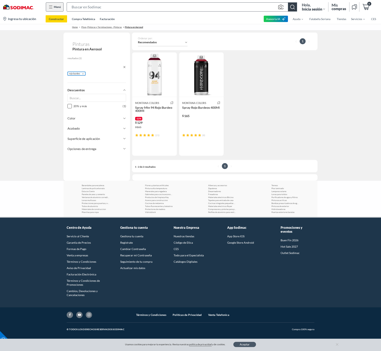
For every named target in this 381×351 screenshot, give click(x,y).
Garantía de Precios (79, 242)
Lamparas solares (278, 191)
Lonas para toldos (279, 194)
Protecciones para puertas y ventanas (96, 203)
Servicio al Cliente (78, 236)
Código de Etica (183, 242)
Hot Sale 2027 (289, 246)
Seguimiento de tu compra (136, 261)
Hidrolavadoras (278, 209)
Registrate (126, 242)
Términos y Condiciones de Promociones (83, 282)
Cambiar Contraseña (133, 249)
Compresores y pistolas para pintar (222, 209)
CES (176, 249)
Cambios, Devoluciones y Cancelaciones (82, 293)
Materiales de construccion (94, 209)
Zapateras (212, 188)
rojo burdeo (74, 73)
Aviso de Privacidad (79, 268)
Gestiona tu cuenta (131, 236)
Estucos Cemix (88, 191)
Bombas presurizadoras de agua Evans (285, 203)
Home (75, 27)
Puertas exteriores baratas (282, 212)
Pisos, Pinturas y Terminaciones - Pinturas (101, 27)
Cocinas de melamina (154, 203)
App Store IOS (235, 236)
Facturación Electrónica (81, 274)
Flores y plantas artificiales (157, 185)
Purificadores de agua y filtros (284, 197)
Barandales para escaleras (93, 185)
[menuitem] (295, 19)
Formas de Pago (76, 249)
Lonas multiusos (89, 200)
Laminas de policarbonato (93, 188)
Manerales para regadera (156, 191)
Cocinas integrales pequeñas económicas (222, 203)
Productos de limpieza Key (157, 197)
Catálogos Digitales (185, 261)
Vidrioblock (150, 212)
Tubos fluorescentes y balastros (159, 206)
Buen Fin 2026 (289, 240)
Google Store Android (240, 242)
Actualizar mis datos (132, 268)
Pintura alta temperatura (156, 188)
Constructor (56, 19)
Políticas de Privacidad (187, 314)
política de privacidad (200, 344)
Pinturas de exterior (280, 206)
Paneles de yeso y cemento (93, 194)
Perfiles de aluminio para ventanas (222, 212)
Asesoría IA (273, 19)
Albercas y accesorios (217, 185)
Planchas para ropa (90, 212)
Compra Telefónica (83, 19)
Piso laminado (277, 188)
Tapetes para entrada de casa (220, 200)
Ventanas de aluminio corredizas (96, 197)
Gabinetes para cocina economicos (159, 194)
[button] (182, 7)
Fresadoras (213, 194)
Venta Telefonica (218, 314)
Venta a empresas (77, 255)
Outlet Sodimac (290, 253)
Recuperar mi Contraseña (136, 255)
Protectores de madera (155, 209)
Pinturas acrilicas (279, 200)
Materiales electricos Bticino (221, 197)
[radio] (136, 135)
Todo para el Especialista (189, 255)
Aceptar (245, 344)
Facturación (107, 19)
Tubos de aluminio (90, 206)
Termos (274, 185)
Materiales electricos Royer (220, 206)
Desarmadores (214, 191)
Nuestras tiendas (184, 236)
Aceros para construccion (156, 200)
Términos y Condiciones (81, 261)
